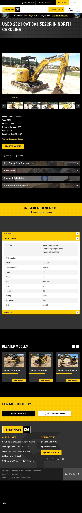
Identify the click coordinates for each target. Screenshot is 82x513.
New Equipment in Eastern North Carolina (18, 442)
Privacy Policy (17, 471)
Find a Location (50, 447)
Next (78, 106)
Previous (4, 106)
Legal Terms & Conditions (11, 474)
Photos (15, 97)
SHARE (20, 156)
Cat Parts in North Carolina (12, 456)
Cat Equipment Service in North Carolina (18, 461)
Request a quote (13, 146)
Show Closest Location (42, 213)
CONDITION (8, 312)
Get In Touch (20, 413)
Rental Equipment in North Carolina (16, 451)
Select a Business (44, 3)
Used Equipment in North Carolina (15, 446)
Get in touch (52, 452)
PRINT (8, 156)
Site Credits (37, 471)
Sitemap (28, 471)
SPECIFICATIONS (10, 238)
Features (7, 234)
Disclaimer (6, 471)
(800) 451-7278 (29, 3)
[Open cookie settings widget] (4, 503)
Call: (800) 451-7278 (56, 413)
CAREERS (62, 3)
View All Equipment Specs (12, 139)
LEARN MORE (58, 15)
